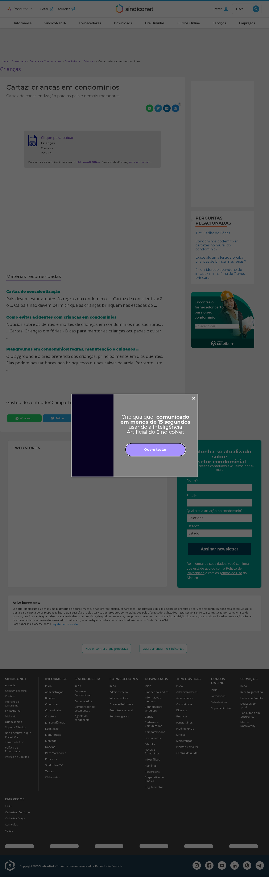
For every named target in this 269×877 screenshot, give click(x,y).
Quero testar (155, 449)
